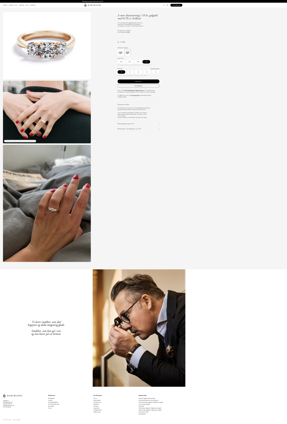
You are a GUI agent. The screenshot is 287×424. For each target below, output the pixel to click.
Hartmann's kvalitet (123, 105)
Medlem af (96, 404)
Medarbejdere (97, 400)
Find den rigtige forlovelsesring (147, 398)
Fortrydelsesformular (53, 404)
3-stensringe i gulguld (144, 404)
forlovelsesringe (135, 95)
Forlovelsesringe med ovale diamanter (149, 400)
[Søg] (164, 5)
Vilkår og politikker (17, 419)
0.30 (130, 62)
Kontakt (50, 400)
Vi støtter (95, 406)
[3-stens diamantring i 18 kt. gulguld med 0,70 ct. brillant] (128, 52)
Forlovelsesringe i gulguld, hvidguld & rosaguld (151, 402)
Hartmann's (8, 419)
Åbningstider (51, 398)
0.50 (138, 62)
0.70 (146, 62)
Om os (95, 398)
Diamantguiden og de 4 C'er (126, 124)
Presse (50, 408)
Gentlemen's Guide (143, 412)
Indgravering (96, 412)
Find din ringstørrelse (155, 68)
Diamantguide (142, 414)
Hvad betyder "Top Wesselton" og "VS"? (129, 129)
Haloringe (141, 406)
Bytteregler (51, 406)
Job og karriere (97, 402)
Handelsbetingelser (53, 402)
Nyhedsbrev (96, 408)
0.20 (121, 62)
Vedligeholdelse (97, 410)
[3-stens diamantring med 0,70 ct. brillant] (121, 52)
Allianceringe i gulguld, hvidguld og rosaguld (150, 410)
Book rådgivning (176, 5)
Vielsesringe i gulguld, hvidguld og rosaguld (150, 408)
